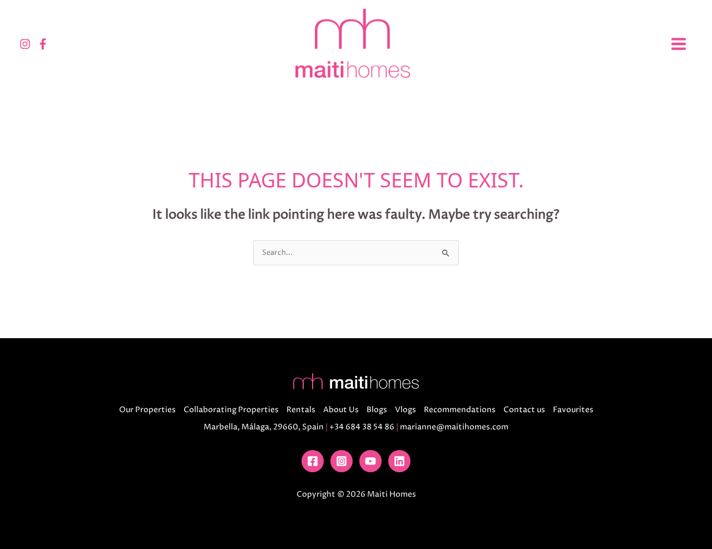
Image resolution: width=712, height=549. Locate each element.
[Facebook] (42, 44)
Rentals (300, 409)
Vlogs (405, 409)
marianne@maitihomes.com (454, 427)
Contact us (524, 409)
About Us (341, 409)
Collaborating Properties (231, 409)
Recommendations (460, 409)
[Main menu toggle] (678, 43)
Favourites (573, 409)
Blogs (377, 409)
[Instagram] (25, 44)
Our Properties (147, 409)
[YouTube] (370, 461)
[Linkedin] (399, 461)
